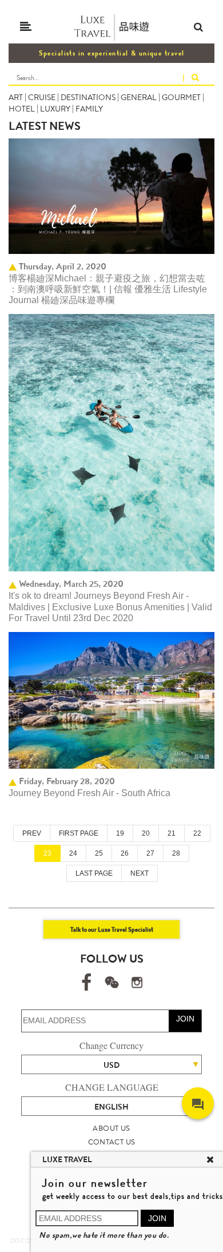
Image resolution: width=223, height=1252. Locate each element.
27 (150, 853)
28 (176, 853)
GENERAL (139, 97)
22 (197, 833)
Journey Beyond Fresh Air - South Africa (89, 793)
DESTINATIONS (88, 97)
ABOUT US (111, 1128)
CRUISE (41, 97)
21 (172, 833)
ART (16, 97)
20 (146, 833)
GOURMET (181, 97)
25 (99, 853)
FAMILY (89, 108)
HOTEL (22, 108)
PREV (31, 833)
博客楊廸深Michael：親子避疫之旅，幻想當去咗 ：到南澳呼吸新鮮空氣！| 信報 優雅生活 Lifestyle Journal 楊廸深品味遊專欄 (108, 289)
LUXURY (55, 108)
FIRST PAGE (78, 833)
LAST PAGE (94, 873)
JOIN (185, 1018)
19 (120, 833)
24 (73, 853)
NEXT (139, 873)
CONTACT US (112, 1141)
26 (125, 853)
